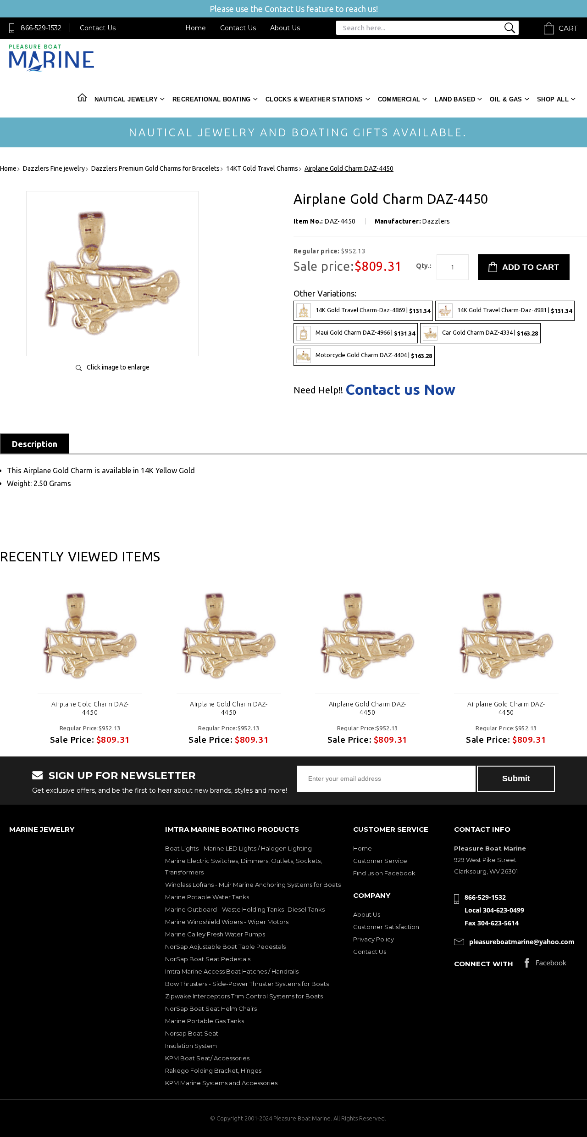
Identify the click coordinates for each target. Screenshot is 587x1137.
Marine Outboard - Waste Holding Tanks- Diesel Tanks (245, 909)
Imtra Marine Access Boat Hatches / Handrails (232, 971)
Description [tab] (34, 443)
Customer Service (380, 860)
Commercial (399, 99)
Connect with (483, 963)
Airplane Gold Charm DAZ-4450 (90, 708)
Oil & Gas (506, 99)
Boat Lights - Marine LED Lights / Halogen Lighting (238, 848)
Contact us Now (400, 389)
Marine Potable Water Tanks (207, 897)
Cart (568, 28)
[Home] (51, 69)
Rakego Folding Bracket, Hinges (213, 1070)
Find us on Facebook (384, 873)
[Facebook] (545, 965)
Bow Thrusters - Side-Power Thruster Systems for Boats (247, 983)
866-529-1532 (41, 28)
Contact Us (98, 28)
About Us (285, 28)
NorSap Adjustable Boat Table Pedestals (225, 946)
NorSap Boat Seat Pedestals (207, 959)
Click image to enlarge (118, 367)
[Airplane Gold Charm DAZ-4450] (112, 339)
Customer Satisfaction (386, 926)
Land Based (455, 99)
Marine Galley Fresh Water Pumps (215, 934)
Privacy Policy (373, 939)
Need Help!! (318, 390)
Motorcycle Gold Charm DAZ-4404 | (374, 355)
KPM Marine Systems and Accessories (221, 1083)
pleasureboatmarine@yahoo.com (522, 941)
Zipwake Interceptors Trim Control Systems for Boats (244, 996)
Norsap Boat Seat (191, 1033)
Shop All (553, 99)
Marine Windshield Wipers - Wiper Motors (226, 921)
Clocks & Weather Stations (314, 99)
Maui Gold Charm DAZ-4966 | (365, 332)
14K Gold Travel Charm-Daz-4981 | (514, 310)
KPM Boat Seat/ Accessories (207, 1058)
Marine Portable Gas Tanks (204, 1021)
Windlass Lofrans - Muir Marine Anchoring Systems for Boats (253, 884)
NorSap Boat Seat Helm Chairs (211, 1008)
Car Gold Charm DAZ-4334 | (490, 332)
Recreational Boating (211, 99)
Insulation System (191, 1045)
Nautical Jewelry (126, 99)
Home (195, 28)
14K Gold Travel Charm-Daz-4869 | (373, 310)
